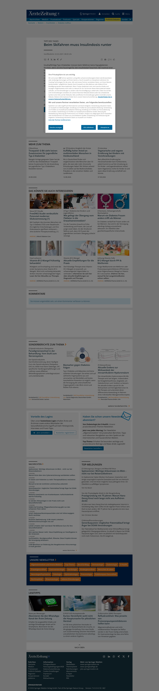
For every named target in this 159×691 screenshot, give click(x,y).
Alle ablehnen (89, 127)
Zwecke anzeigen (56, 127)
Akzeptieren (105, 127)
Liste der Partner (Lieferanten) (59, 120)
